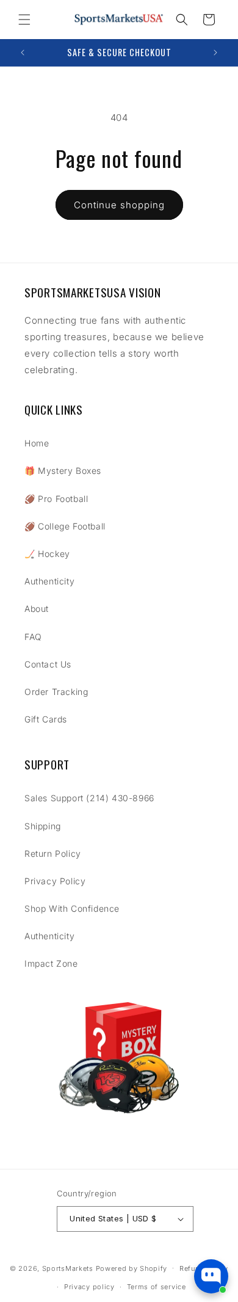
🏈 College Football (65, 526)
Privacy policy (89, 1286)
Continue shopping (119, 205)
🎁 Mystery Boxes (62, 470)
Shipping (42, 826)
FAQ (33, 636)
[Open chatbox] (211, 1276)
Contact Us (47, 664)
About (36, 608)
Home (36, 443)
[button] (24, 19)
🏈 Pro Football (56, 498)
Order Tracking (56, 691)
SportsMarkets (67, 1268)
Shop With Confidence (72, 908)
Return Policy (52, 853)
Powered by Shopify (132, 1268)
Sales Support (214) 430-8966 (89, 798)
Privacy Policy (54, 881)
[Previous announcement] (22, 52)
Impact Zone (51, 963)
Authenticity (49, 581)
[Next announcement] (215, 52)
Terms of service (156, 1286)
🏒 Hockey (47, 553)
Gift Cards (45, 719)
